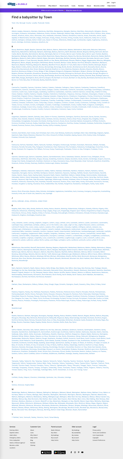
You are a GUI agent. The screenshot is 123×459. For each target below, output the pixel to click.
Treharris (99, 367)
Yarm (21, 417)
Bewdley (40, 60)
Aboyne (104, 31)
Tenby (49, 363)
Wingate (77, 405)
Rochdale (83, 318)
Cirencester (35, 98)
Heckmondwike (91, 175)
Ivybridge (49, 193)
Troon (30, 370)
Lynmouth (82, 240)
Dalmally (37, 117)
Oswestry (82, 284)
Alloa (103, 33)
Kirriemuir (93, 213)
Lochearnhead (77, 235)
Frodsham (94, 149)
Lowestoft (90, 238)
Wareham (46, 394)
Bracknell (48, 69)
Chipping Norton (62, 96)
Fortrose (46, 149)
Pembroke (59, 292)
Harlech (87, 171)
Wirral (106, 405)
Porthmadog (54, 298)
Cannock (25, 89)
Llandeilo (84, 229)
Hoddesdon (105, 179)
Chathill (26, 94)
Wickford (82, 403)
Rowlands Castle (79, 320)
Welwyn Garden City (102, 397)
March (49, 250)
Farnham (73, 145)
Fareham (49, 145)
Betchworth (16, 60)
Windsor (71, 405)
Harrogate (23, 173)
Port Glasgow (16, 298)
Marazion (43, 250)
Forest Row (99, 147)
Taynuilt (86, 361)
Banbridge (47, 52)
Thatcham (93, 363)
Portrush (75, 298)
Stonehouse (25, 349)
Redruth (80, 316)
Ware (41, 394)
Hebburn (72, 175)
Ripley (67, 318)
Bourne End (16, 69)
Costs (73, 6)
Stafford (60, 345)
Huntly (92, 184)
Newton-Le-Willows (84, 272)
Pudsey (78, 300)
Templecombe (31, 363)
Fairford (22, 145)
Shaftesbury (46, 334)
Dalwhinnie (61, 117)
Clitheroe (22, 100)
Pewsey (36, 296)
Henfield (42, 177)
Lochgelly (86, 235)
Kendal (33, 208)
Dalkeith (30, 117)
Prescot (20, 300)
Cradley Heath (81, 105)
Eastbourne (69, 133)
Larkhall (62, 223)
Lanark (25, 223)
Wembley (15, 399)
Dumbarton (62, 123)
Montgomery (102, 256)
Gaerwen (15, 157)
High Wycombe (38, 179)
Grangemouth (30, 161)
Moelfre (68, 256)
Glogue (39, 159)
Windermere (54, 405)
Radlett (14, 316)
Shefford (68, 334)
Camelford (101, 87)
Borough (22, 23)
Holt (36, 181)
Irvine (20, 193)
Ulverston (33, 377)
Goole (80, 159)
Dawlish (14, 119)
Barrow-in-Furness (59, 54)
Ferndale (102, 145)
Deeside (24, 119)
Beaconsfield (41, 56)
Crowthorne (26, 109)
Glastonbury (16, 159)
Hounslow (36, 184)
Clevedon (15, 100)
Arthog (70, 38)
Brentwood (22, 71)
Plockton (62, 296)
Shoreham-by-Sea (55, 336)
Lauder (87, 223)
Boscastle (91, 67)
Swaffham (61, 353)
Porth (40, 298)
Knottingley (30, 215)
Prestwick (51, 300)
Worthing (47, 410)
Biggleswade (91, 60)
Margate (55, 250)
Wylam (75, 410)
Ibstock (14, 191)
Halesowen (31, 171)
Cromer (101, 107)
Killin (106, 208)
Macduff (33, 247)
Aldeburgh (60, 33)
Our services (41, 6)
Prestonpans (43, 300)
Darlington (69, 117)
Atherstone (62, 40)
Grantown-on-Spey (50, 161)
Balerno (55, 49)
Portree (69, 298)
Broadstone (37, 73)
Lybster (23, 240)
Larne (68, 223)
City (17, 23)
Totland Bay (53, 367)
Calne (72, 87)
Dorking (49, 121)
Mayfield (64, 252)
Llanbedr (57, 229)
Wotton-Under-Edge (58, 410)
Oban (20, 284)
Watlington (21, 397)
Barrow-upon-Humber (74, 54)
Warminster (63, 394)
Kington (99, 211)
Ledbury (42, 225)
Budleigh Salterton (102, 75)
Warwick (79, 394)
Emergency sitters (15, 438)
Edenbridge (93, 133)
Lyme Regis (54, 240)
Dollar (102, 119)
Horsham (15, 184)
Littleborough (16, 229)
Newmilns (99, 270)
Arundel (75, 38)
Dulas (48, 123)
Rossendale (61, 320)
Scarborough (55, 332)
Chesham (85, 94)
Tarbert (59, 361)
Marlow (23, 252)
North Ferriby (57, 274)
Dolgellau (95, 119)
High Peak (28, 179)
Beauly (57, 56)
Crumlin (40, 109)
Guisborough (49, 163)
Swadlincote (53, 353)
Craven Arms (31, 107)
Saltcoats (58, 330)
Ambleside (49, 35)
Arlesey (57, 38)
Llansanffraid (90, 233)
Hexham (14, 179)
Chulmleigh (106, 96)
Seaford (72, 332)
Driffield (95, 121)
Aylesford (42, 42)
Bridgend (52, 71)
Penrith (27, 294)
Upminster (49, 377)
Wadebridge (16, 392)
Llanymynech (44, 235)
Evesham (15, 137)
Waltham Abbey (86, 392)
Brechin (95, 69)
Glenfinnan (24, 159)
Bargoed (86, 52)
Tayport (92, 361)
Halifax (46, 171)
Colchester (96, 100)
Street (40, 351)
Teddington (100, 361)
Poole (106, 296)
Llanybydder (34, 235)
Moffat (74, 256)
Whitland (45, 403)
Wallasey (39, 392)
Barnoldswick (33, 54)
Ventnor (14, 385)
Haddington (16, 171)
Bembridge (59, 58)
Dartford (77, 117)
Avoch (14, 42)
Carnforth (72, 89)
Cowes (73, 105)
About (89, 6)
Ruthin (62, 322)
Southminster (85, 340)
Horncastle (89, 181)
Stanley (101, 345)
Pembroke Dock (69, 292)
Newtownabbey (17, 274)
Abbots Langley (17, 31)
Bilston (23, 62)
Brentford (15, 71)
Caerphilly (23, 87)
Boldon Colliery (21, 67)
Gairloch (32, 157)
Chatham (20, 94)
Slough (44, 338)
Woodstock (94, 407)
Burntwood (99, 78)
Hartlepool (44, 173)
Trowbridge (36, 370)
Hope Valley (75, 181)
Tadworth (27, 361)
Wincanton (37, 405)
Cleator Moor (84, 98)
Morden (29, 258)
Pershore (75, 294)
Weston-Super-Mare (87, 401)
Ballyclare (94, 49)
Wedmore (29, 397)
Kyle (44, 215)
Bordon (69, 67)
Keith (19, 208)
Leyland (48, 227)
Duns (32, 125)
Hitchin (91, 179)
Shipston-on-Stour (41, 336)
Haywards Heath (48, 175)
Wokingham (54, 407)
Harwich (51, 173)
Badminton (20, 49)
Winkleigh (84, 405)
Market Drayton (72, 250)
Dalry (42, 117)
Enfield (60, 135)
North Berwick (47, 274)
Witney (41, 407)
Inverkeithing (105, 191)
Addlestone (40, 33)
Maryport (37, 252)
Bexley (57, 60)
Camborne (93, 87)
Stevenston (38, 347)
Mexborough (56, 254)
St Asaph (97, 343)
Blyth (75, 65)
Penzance (59, 294)
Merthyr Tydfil (46, 254)
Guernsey (34, 163)
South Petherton (25, 340)
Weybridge (105, 401)
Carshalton (106, 89)
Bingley (28, 62)
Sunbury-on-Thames (99, 351)
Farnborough (65, 145)
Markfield (106, 250)
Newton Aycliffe (59, 272)
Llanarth (51, 229)
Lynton (88, 240)
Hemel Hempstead (32, 177)
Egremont (15, 135)
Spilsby (67, 343)
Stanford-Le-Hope (91, 345)
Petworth (23, 296)
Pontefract (76, 296)
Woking (46, 407)
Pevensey (30, 296)
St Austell (103, 343)
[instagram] (75, 452)
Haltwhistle (66, 171)
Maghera (56, 247)
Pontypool (91, 296)
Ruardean (26, 322)
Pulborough (86, 300)
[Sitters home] (12, 4)
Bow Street (34, 69)
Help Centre (111, 6)
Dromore (15, 123)
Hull (56, 184)
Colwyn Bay (43, 102)
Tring (25, 370)
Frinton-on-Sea (77, 149)
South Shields (49, 340)
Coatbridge (60, 100)
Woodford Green (73, 407)
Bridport (83, 71)
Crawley (39, 107)
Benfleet (67, 58)
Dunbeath (82, 123)
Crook (107, 107)
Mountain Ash (74, 258)
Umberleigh (41, 377)
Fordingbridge (90, 147)
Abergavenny (58, 31)
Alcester (53, 33)
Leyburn (41, 227)
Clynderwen (44, 100)
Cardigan (50, 89)
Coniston (65, 102)
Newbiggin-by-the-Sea (19, 270)
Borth (85, 67)
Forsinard (20, 149)
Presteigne (34, 300)
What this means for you (74, 10)
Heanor (57, 175)
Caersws (31, 87)
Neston (43, 268)
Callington (65, 87)
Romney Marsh (23, 320)
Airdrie (47, 33)
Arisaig (52, 38)
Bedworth (23, 58)
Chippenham (38, 96)
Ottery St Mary (96, 284)
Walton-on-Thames (25, 394)
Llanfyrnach (16, 233)
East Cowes (31, 133)
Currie (73, 109)
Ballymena (102, 49)
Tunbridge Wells (46, 370)
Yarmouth (27, 417)
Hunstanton (77, 184)
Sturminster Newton (78, 351)
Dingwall (85, 119)
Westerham (57, 401)
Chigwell (24, 96)
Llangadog (24, 233)
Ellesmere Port (41, 135)
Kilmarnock (23, 211)
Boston (98, 67)
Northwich (31, 277)
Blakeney (45, 65)
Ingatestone (60, 191)
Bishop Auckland (54, 62)
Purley (99, 300)
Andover (80, 35)
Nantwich (19, 268)
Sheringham (104, 334)
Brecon (101, 69)
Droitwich (102, 121)
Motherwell (65, 258)
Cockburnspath (76, 100)
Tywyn (85, 370)
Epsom (79, 135)
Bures (37, 78)
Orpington (69, 284)
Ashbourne (87, 38)
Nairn (13, 268)
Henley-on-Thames (71, 177)
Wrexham (69, 410)
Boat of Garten (83, 65)
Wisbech (14, 407)
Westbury (22, 401)
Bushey (42, 80)
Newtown (104, 272)
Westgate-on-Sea (67, 401)
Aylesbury (34, 42)
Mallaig (93, 247)
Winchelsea (46, 405)
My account (54, 438)
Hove (42, 184)
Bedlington (15, 58)
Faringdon (56, 145)
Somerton (72, 338)
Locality (34, 23)
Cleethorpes (103, 98)
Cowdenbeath (65, 105)
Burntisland (91, 78)
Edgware (100, 133)
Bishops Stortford (78, 62)
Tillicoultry (76, 365)
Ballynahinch (24, 52)
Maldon (87, 247)
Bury (25, 80)
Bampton (40, 52)
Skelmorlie (25, 338)
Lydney (46, 240)
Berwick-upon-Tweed (101, 58)
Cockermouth (86, 100)
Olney (46, 284)
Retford (98, 316)
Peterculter (87, 294)
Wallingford (47, 392)
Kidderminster (72, 208)
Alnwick (14, 35)
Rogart (104, 318)
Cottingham (40, 105)
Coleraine (22, 102)
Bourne (103, 67)
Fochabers (72, 147)
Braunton (89, 69)
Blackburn (95, 62)
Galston (45, 157)
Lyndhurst (74, 240)
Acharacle (23, 33)
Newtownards (28, 274)
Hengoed (49, 177)
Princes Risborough (62, 300)
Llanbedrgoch (66, 229)
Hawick (19, 175)
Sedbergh (15, 334)
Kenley (46, 208)
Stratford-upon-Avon (92, 349)
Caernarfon (15, 87)
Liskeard (95, 227)
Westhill (76, 401)
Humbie (60, 184)
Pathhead (37, 292)
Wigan (93, 403)
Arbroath (32, 38)
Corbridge (92, 102)
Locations (12, 448)
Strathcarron (16, 351)
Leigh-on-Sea (72, 225)
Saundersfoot (23, 332)
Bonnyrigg (57, 67)
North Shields (67, 274)
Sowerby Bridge (32, 343)
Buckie (67, 75)
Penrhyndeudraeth (18, 294)
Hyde (97, 184)
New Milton (69, 268)
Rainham (27, 316)
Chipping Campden (49, 96)
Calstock (77, 87)
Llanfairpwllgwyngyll (88, 231)
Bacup (14, 49)
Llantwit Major (101, 233)
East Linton (50, 133)
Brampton (75, 69)
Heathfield (64, 175)
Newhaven (83, 270)
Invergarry (87, 191)
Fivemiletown (48, 147)
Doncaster (34, 121)
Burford (42, 78)
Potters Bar (92, 298)
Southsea (101, 340)
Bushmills (48, 80)
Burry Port (107, 78)
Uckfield (14, 377)
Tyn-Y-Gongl (78, 370)
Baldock (49, 49)
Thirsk (107, 363)
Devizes (56, 119)
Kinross (23, 213)
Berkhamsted (81, 58)
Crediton (46, 107)
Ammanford (73, 35)
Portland (63, 298)
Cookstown (84, 102)
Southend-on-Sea (74, 340)
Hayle (30, 175)
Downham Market (76, 121)
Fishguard (39, 147)
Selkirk (26, 334)
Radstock (20, 316)
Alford (92, 33)
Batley (30, 56)
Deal (19, 119)
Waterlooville (102, 394)
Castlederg (43, 92)
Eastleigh (77, 133)
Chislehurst (73, 96)
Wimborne (29, 405)
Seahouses (85, 332)
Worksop (40, 410)
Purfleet (93, 300)
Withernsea (34, 407)
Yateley (33, 417)
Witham (26, 407)
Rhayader (105, 316)
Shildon (26, 336)
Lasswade (73, 223)
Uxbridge (68, 377)
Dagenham (15, 117)
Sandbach (65, 330)
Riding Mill (52, 318)
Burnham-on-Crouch (61, 78)
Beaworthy (72, 56)
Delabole (31, 119)
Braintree (68, 69)
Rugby (33, 322)
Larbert (51, 223)
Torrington (44, 367)
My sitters (54, 432)
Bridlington (76, 71)
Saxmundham (45, 332)
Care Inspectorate (98, 435)
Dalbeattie (23, 117)
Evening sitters (14, 430)
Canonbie (32, 89)
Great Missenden (76, 161)
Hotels (47, 23)
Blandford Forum (54, 65)
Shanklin (54, 334)
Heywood (21, 179)
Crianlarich (67, 107)
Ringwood (60, 318)
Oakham (14, 284)
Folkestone (81, 147)
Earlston (14, 133)
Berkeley (73, 58)
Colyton (50, 102)
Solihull (65, 338)
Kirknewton (79, 213)
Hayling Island (37, 175)
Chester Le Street (104, 94)
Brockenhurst (53, 73)
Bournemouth (24, 69)
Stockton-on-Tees (81, 347)
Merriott (38, 254)
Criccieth (74, 107)
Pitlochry (55, 296)
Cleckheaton (94, 98)
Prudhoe (73, 300)
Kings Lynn (56, 211)
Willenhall (15, 405)
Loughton (78, 238)
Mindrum (33, 256)
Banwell (79, 52)
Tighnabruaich (61, 365)
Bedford (107, 56)
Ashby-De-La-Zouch (99, 38)
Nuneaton (48, 277)
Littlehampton (26, 229)
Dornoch (56, 121)
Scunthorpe (64, 332)
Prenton (14, 300)
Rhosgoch (15, 318)
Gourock (107, 159)
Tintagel (83, 365)
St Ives (33, 345)
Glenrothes (32, 159)
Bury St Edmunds (33, 80)
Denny (43, 119)
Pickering (43, 296)
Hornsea (105, 181)
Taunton (73, 361)
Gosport (100, 159)
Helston (22, 177)
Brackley (41, 69)
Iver (44, 193)
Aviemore (104, 40)
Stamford (81, 345)
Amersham (58, 35)
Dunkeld (14, 125)
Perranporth (67, 294)
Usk (55, 377)
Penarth (78, 292)
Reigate (86, 316)
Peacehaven (45, 292)
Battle (35, 56)
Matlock (43, 252)
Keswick (57, 208)
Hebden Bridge (80, 175)
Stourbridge (41, 349)
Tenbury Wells (41, 363)
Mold (79, 256)
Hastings (73, 173)
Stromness (55, 351)
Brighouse (103, 71)
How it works (64, 6)
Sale (32, 330)
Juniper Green (42, 201)
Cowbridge (56, 105)
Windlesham (63, 405)
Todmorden (102, 365)
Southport (94, 340)
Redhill (74, 316)
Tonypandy (23, 367)
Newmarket (92, 270)
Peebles (52, 292)
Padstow (15, 292)
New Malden (60, 268)
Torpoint (30, 367)
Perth (81, 294)
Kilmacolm (15, 211)
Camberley (85, 87)
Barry (84, 54)
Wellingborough (53, 397)
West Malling (90, 399)
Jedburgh (20, 201)
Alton (32, 35)
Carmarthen (64, 89)
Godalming (52, 159)
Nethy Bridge (50, 268)
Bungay (22, 78)
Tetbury (62, 363)
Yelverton (40, 417)
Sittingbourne (93, 336)
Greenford (97, 161)
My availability (76, 432)
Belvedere (51, 58)
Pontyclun (84, 296)
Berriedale (90, 58)
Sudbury (88, 351)
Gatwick (77, 157)
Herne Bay (92, 177)
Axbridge (20, 42)
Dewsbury (63, 119)
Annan (86, 35)
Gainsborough (23, 157)
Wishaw (20, 407)
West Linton (82, 399)
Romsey (32, 320)
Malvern (20, 250)
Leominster (100, 225)
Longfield (22, 238)
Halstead (59, 171)
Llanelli (56, 231)
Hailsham (24, 171)
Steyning (45, 347)
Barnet (19, 54)
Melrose (84, 252)
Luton (103, 238)
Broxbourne (22, 75)
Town (13, 23)
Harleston (94, 171)
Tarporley (66, 361)
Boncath (35, 67)
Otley (88, 284)
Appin (104, 35)
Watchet (94, 394)
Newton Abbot (48, 272)
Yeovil (46, 417)
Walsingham (76, 392)
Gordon (85, 159)
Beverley (34, 60)
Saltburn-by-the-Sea (47, 330)
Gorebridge (93, 159)
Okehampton (27, 284)
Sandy (103, 330)
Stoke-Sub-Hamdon (94, 347)
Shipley (32, 336)
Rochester (90, 318)
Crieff (89, 107)
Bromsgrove (69, 73)
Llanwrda (15, 235)
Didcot (69, 119)
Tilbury (69, 365)
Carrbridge (88, 89)
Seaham (78, 332)
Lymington (62, 240)
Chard (14, 94)
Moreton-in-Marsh (48, 258)
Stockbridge (53, 347)
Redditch (69, 316)
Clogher (28, 100)
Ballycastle (86, 49)
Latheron (81, 223)
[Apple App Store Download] (46, 452)
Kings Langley (47, 211)
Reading (56, 316)
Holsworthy (30, 181)
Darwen (96, 117)
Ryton (74, 322)
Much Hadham (85, 258)
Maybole (58, 252)
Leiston (93, 225)
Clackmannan (44, 98)
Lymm (68, 240)
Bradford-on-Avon (58, 69)
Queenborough (17, 308)
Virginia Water (29, 385)
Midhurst (84, 254)
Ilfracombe (25, 191)
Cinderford (27, 98)
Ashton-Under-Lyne (38, 40)
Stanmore (15, 347)
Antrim (99, 35)
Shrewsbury (71, 336)
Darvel (91, 117)
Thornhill (15, 365)
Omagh (51, 284)
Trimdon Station (17, 370)
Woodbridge (63, 407)
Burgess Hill (49, 78)
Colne (36, 102)
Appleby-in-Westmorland (20, 38)
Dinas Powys (76, 119)
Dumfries (70, 123)
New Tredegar (96, 268)
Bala (44, 49)
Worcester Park (22, 410)
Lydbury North (39, 240)
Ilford (19, 191)
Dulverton (54, 123)
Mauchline (50, 252)
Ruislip (44, 322)
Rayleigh (50, 316)
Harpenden (15, 173)
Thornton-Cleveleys (36, 365)
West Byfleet (43, 399)
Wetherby (97, 401)
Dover (67, 121)
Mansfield (36, 250)
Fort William (38, 149)
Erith (84, 135)
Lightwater (59, 227)
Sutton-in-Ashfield (42, 353)
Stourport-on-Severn (53, 349)
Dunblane (90, 123)
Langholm (38, 223)
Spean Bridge (50, 343)
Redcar (62, 316)
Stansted (22, 347)
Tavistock (80, 361)
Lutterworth (16, 240)
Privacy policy (97, 430)
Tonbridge (15, 367)
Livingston (43, 229)
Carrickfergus (97, 89)
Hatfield (79, 173)
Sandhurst (73, 330)
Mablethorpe (16, 247)
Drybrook (29, 123)
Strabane (74, 349)
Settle (31, 334)
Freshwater (67, 149)
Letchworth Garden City (20, 227)
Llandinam (91, 229)
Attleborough (71, 40)
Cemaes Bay (90, 92)
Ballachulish (63, 49)
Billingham (107, 60)
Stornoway (33, 349)
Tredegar (80, 367)
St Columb (19, 345)
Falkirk (36, 145)
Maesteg (49, 247)
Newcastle (46, 270)
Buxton (54, 80)
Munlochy (15, 260)
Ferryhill (21, 147)
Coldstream (104, 100)
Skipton (32, 338)
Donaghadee (25, 121)
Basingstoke (16, 56)
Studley (68, 351)
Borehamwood (78, 67)
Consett (71, 102)
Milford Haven (92, 254)
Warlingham (54, 394)
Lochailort (68, 235)
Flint (67, 147)
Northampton (16, 277)
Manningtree (27, 250)
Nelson (37, 268)
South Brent (80, 338)
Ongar (56, 284)
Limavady (67, 227)
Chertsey (78, 94)
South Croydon (90, 338)
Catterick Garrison (78, 92)
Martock (30, 252)
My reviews (75, 435)
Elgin (21, 135)
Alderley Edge (69, 33)
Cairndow (37, 87)
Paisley (27, 292)
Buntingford (30, 78)
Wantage (35, 394)
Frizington (86, 149)
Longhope (29, 238)
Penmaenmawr (100, 292)
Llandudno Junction (39, 231)
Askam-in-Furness (52, 40)
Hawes (14, 175)
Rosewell (38, 320)
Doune (62, 121)
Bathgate (24, 56)
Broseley (89, 73)
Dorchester (42, 121)
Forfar (106, 147)
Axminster (27, 42)
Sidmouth (84, 336)
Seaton (99, 332)
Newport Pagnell (17, 272)
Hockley (97, 179)
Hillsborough (57, 179)
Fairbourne (15, 145)
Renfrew (92, 316)
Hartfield (36, 173)
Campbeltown (16, 89)
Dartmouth (84, 117)
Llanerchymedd (64, 231)
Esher (94, 135)
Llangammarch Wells (35, 233)
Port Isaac (25, 298)
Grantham (39, 161)
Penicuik (91, 292)
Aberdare (34, 31)
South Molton (101, 338)
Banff (67, 52)
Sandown (80, 330)
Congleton (57, 102)
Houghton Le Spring (25, 184)
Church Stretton (17, 98)
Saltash (36, 330)
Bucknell (88, 75)
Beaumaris (64, 56)
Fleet (55, 147)
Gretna (21, 163)
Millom (100, 254)
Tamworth (52, 361)
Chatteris (33, 94)
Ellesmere (31, 135)
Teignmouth (16, 363)
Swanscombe (83, 353)
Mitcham (53, 256)
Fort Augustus (28, 149)
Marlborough (16, 252)
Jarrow (14, 201)
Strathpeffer (33, 351)
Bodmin (91, 65)
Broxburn (29, 75)
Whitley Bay (53, 403)
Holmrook (22, 181)
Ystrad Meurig (54, 417)
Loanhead (60, 235)
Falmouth (42, 145)
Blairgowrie (37, 65)
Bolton (29, 67)
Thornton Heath (23, 365)
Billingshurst (16, 62)
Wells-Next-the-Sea (74, 397)
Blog (31, 440)
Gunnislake (64, 163)
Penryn (33, 294)
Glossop (45, 159)
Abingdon (97, 31)
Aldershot (78, 33)
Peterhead (95, 294)
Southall (57, 340)
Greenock (15, 163)
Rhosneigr (22, 318)
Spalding (42, 343)
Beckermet (94, 56)
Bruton (35, 75)
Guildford (41, 163)
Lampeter (19, 223)
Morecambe (37, 258)
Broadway (45, 73)
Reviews (81, 6)
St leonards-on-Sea (43, 345)
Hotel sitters (13, 435)
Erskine (89, 135)
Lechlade (36, 225)
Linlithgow (81, 227)
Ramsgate (34, 316)
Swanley (75, 353)
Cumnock (62, 109)
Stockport (61, 347)
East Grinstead (41, 133)
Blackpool (103, 62)
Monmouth (85, 256)
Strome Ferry (47, 351)
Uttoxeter (60, 377)
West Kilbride (72, 399)
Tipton (89, 365)
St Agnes (74, 343)
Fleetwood (61, 147)
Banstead (73, 52)
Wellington (63, 397)
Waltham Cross (97, 392)
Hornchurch (98, 181)
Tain (33, 361)
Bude (93, 75)
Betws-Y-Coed (25, 60)
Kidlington (81, 208)
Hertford (100, 177)
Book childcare (55, 430)
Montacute (93, 256)
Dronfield (22, 123)
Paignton (21, 292)
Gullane (57, 163)
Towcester (66, 367)
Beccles (79, 56)
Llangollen (53, 233)
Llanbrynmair (75, 229)
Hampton (81, 171)
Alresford (21, 35)
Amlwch (65, 35)
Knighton (23, 215)
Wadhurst (24, 392)
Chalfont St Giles (101, 92)
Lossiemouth (51, 238)
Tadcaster (15, 361)
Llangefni (46, 233)
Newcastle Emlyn (57, 270)
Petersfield (15, 296)
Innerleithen (68, 191)
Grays (67, 161)
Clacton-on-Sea (55, 98)
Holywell (49, 181)
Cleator (76, 98)
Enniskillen (67, 135)
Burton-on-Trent (17, 80)
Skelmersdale (16, 338)
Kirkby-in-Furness (44, 213)
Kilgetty (101, 208)
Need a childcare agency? (17, 443)
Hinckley (65, 179)
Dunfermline (98, 123)
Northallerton (98, 274)
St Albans (81, 343)
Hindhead (72, 179)
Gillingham (95, 157)
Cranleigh (23, 107)
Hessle (106, 177)
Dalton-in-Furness (51, 117)
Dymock (64, 125)
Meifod (70, 252)
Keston (51, 208)
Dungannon (107, 123)
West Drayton (62, 399)
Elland (25, 135)
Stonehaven (16, 349)
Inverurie (15, 193)
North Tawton (77, 274)
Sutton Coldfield (29, 353)
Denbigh (38, 119)
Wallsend (63, 392)
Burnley (83, 78)
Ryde (66, 322)
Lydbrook (29, 240)
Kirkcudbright (62, 213)
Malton (14, 250)
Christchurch (97, 96)
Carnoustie (79, 89)
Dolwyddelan (16, 121)
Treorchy (106, 367)
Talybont (46, 361)
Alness (108, 33)
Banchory (61, 52)
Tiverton (95, 365)
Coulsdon (48, 105)
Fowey (52, 149)
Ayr (47, 42)
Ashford (14, 40)
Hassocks (66, 173)
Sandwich (97, 330)
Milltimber (106, 254)
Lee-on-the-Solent (52, 225)
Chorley (89, 96)
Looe (44, 238)
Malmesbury (101, 247)
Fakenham (29, 145)
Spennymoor (60, 343)
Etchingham (101, 135)
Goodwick (74, 159)
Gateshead (70, 157)
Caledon (51, 87)
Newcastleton (68, 270)
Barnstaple (48, 54)
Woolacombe (103, 407)
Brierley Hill (91, 71)
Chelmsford (53, 94)
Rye (70, 322)
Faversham (80, 145)
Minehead (40, 256)
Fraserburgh (59, 149)
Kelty (28, 208)
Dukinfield (41, 123)
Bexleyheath (64, 60)
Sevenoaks (37, 334)
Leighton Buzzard (84, 225)
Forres (14, 149)
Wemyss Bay (23, 399)
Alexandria (86, 33)
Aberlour (73, 31)
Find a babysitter (15, 440)
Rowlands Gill (90, 320)
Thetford (101, 363)
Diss (90, 119)
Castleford (51, 92)
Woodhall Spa (84, 407)
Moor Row (22, 258)
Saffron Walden (17, 330)
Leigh (65, 225)
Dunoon (27, 125)
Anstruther (92, 35)
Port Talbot (33, 298)
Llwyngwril (53, 235)
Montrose (15, 258)
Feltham (95, 145)
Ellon (48, 135)
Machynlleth (41, 247)
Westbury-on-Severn (33, 401)
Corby (99, 102)
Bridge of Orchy (32, 71)
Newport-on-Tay (29, 272)
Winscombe (92, 405)
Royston (20, 322)
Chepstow (70, 94)
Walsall (68, 392)
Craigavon (90, 105)
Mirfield (46, 256)
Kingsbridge (65, 211)
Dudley (35, 123)
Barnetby (25, 54)
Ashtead (28, 40)
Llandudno (28, 231)
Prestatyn (27, 300)
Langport (45, 223)
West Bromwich (33, 399)
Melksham (77, 252)
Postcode (41, 23)
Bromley (62, 73)
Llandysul (50, 231)
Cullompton (55, 109)
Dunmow (21, 125)
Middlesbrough (66, 254)
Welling (45, 397)
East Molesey (59, 133)
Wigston (99, 403)
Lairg (13, 223)
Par (32, 292)
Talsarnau (38, 361)
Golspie (67, 159)
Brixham (21, 73)
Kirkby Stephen (32, 213)
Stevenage (29, 347)
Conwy (77, 102)
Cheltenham (62, 94)
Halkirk (52, 171)
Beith (29, 58)
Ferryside (28, 147)
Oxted (103, 284)
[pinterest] (79, 452)
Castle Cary (23, 92)
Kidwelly (88, 208)
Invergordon (96, 191)
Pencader (85, 292)
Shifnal (20, 336)
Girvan (102, 157)
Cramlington (99, 105)
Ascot (81, 38)
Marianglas (62, 250)
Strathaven (103, 349)
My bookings (55, 435)
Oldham (40, 284)
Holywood (56, 181)
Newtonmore (96, 272)
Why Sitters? (52, 6)
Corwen (32, 105)
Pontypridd (100, 296)
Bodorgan (97, 65)
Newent (76, 270)
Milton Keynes (24, 256)
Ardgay (38, 38)
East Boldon (22, 133)
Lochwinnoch (104, 235)
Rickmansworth (43, 318)
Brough (95, 73)
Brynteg (41, 75)
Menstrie (31, 254)
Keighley (14, 208)
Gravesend (61, 161)
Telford (23, 363)
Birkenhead (44, 62)
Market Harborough (85, 250)
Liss (100, 227)
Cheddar (46, 94)
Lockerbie (15, 238)
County (28, 23)
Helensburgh (102, 175)
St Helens (27, 345)
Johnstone (33, 201)
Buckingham (74, 75)
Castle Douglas (33, 92)
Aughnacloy (96, 40)
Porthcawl (46, 298)
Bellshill (39, 58)
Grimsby (27, 163)
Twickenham (62, 370)
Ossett (76, 284)
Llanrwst (82, 233)
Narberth (26, 268)
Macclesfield (25, 247)
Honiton (63, 181)
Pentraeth (39, 294)
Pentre (45, 294)
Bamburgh (33, 52)
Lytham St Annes (97, 240)
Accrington (15, 33)
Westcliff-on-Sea (46, 401)
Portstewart (83, 298)
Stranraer (81, 349)
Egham (106, 133)
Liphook (88, 227)
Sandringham (88, 330)
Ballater (70, 49)
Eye (26, 137)
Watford (14, 397)
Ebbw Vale (84, 133)
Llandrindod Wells (18, 231)
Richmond (33, 318)
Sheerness (60, 334)
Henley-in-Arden (58, 177)
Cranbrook (15, 107)
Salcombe (26, 330)
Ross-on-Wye (51, 320)
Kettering (64, 208)
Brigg (97, 71)
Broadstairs (28, 73)
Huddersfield (49, 184)
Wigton (105, 403)
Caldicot (45, 87)
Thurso (46, 365)
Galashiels (38, 157)
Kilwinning (31, 211)
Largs (57, 223)
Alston (27, 35)
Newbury (39, 270)
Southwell (15, 343)
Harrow (30, 173)
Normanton (37, 274)
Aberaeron (26, 31)
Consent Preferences (99, 440)
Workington (32, 410)
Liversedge (35, 229)
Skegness (102, 336)
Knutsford (38, 215)
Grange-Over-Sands (18, 161)
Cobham (67, 100)
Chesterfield (16, 96)
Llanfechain (100, 231)
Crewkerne (58, 107)
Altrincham (38, 35)
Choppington (82, 96)
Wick (76, 403)
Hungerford (68, 184)
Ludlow (97, 238)
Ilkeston (32, 191)
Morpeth (58, 258)
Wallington (55, 392)
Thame (76, 363)
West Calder (53, 399)
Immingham (51, 191)
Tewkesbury (69, 363)
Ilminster (43, 191)
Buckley (82, 75)
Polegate (69, 296)
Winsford (100, 405)
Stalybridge (73, 345)
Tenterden (55, 363)
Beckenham (86, 56)
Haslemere (58, 173)
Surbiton (14, 353)
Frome (100, 149)
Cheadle (39, 94)
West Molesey (100, 399)
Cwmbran (79, 109)
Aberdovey (42, 31)
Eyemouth (32, 137)
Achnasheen (32, 33)
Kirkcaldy (54, 213)
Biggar (84, 60)
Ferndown (15, 147)
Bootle (64, 67)
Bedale (101, 56)
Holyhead (42, 181)
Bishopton (88, 62)
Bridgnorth (59, 71)
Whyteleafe (70, 403)
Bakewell (39, 49)
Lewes (36, 227)
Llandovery (99, 229)
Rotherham (69, 320)
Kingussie (106, 211)
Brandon (83, 69)
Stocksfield (70, 347)
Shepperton (76, 334)
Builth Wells (15, 78)
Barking (92, 52)
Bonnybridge (49, 67)
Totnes (59, 367)
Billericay (100, 60)
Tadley (21, 361)
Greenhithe (105, 161)
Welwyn (92, 397)
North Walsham (88, 274)
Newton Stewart (71, 272)
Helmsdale (15, 177)
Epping (74, 135)
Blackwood (15, 65)
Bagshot (32, 49)
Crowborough (16, 109)
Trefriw (85, 367)
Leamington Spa (17, 225)
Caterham (68, 92)
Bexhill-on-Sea (49, 60)
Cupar (69, 109)
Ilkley (38, 191)
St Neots (53, 345)
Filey (33, 147)
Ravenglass (42, 316)
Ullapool (26, 377)
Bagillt (27, 49)
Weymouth (15, 403)
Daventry (103, 117)
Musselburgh (23, 260)
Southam (64, 340)
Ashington (21, 40)
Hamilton (74, 171)
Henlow (80, 177)
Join (108, 3)
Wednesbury (37, 397)
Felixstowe (88, 145)
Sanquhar (15, 332)
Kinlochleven (16, 213)
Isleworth (38, 193)
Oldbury (34, 284)
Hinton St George (82, 179)
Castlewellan (59, 92)
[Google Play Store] (60, 452)
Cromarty (95, 107)
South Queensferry (37, 340)
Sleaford (38, 338)
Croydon (34, 109)
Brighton (14, 73)
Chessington (93, 94)
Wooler (14, 410)
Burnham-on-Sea (74, 78)
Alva (44, 35)
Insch (75, 191)
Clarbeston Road (67, 98)
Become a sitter (99, 6)
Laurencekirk (103, 223)
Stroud (62, 351)
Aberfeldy (49, 31)
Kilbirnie (95, 208)
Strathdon (24, 351)
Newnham (107, 270)
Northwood (40, 277)
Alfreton (98, 33)
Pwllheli (104, 300)
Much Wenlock (95, 258)
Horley (82, 181)
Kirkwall (86, 213)
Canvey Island (41, 89)
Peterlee (102, 294)
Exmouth (22, 137)
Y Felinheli (15, 417)
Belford (34, 58)
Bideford (78, 60)
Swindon (92, 353)
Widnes (88, 403)
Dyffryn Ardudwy (54, 125)
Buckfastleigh (49, 75)
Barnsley (41, 54)
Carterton (15, 92)
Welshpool (85, 397)
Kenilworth (39, 208)
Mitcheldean (61, 256)
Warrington (71, 394)
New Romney (86, 268)
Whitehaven (38, 403)
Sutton (20, 353)
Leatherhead (28, 225)
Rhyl (28, 318)
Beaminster (50, 56)
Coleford (15, 102)
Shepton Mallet (86, 334)
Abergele (67, 31)
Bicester (72, 60)
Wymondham (82, 410)
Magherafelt (63, 247)
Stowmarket (66, 349)
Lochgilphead (94, 235)
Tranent (73, 367)
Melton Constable (94, 252)
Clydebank (35, 100)
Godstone (60, 159)
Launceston (94, 223)
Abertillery (80, 31)
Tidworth (53, 365)
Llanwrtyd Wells (24, 235)
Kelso (24, 208)
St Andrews (89, 343)
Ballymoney (15, 52)
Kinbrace (39, 211)
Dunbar (76, 123)
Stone (104, 347)
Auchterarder (81, 40)
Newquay (39, 272)
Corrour (19, 105)
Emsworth (54, 135)
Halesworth (40, 171)
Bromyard (78, 73)
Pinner (49, 296)
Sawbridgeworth (34, 332)
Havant (85, 173)
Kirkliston (71, 213)
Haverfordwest (94, 173)
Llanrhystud (75, 233)
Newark (104, 268)
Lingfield (74, 227)
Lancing (31, 223)
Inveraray (80, 191)
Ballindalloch (78, 49)
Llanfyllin (108, 231)
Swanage (69, 353)
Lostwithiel (60, 238)
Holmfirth (15, 181)
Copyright (96, 438)
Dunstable (38, 125)
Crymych (47, 109)
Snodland (59, 338)
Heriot (86, 177)
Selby (21, 334)
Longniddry (38, 238)
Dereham (49, 119)
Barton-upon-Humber (94, 54)
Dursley (45, 125)
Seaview (105, 332)
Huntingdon (85, 184)
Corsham (26, 105)
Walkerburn (32, 392)
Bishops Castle (66, 62)
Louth (84, 238)
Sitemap (32, 445)
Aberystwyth (89, 31)
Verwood (21, 385)
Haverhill (103, 173)
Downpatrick (87, 121)
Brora (84, 73)
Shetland (15, 336)
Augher (89, 40)
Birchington (36, 62)
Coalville (52, 100)
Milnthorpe (15, 256)
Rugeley (38, 322)
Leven (31, 227)
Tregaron (92, 367)
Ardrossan (45, 38)
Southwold (22, 343)
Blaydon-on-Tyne (66, 65)
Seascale (93, 332)
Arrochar (64, 38)
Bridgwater (68, 71)
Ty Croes (70, 370)
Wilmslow (22, 405)
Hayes (25, 175)
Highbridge (48, 179)
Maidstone (81, 247)
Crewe (52, 107)
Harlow (100, 171)
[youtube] (82, 452)
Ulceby (20, 377)
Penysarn (52, 294)
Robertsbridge (75, 318)
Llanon (68, 233)
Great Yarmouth (87, 161)
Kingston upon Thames (78, 211)
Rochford (98, 318)
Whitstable (61, 403)
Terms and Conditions (99, 432)
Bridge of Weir (43, 71)
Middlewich (76, 254)
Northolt (24, 277)
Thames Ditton (85, 363)
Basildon (105, 54)
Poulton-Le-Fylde (102, 298)
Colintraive (29, 102)
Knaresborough (103, 213)
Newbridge (32, 270)
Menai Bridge (23, 254)
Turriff (55, 370)
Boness (41, 67)
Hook (69, 181)
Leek (61, 225)
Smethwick (51, 338)
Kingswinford (91, 211)
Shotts (64, 336)
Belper (45, 58)
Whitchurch (29, 403)
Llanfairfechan (75, 231)
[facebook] (71, 452)
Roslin (44, 320)
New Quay (77, 268)
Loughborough (69, 238)
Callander (58, 87)
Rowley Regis (100, 320)
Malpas (108, 247)
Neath (32, 268)
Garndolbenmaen (55, 157)
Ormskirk (62, 284)
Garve (64, 157)
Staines (66, 345)
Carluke (56, 89)
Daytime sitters (14, 432)
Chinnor (30, 96)
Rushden (56, 322)
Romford (15, 320)
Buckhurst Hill (59, 75)
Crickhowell (82, 107)
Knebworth (15, 215)
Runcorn (49, 322)
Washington (86, 394)
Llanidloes (61, 233)
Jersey (26, 201)
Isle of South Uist (29, 193)
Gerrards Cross (86, 157)
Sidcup (78, 336)
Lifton (53, 227)
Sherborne (95, 334)
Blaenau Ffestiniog (26, 65)
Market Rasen (97, 250)
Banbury (54, 52)
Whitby (22, 403)
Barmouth (98, 52)
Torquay (37, 367)
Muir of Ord (105, 258)
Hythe (102, 184)
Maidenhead (72, 247)
